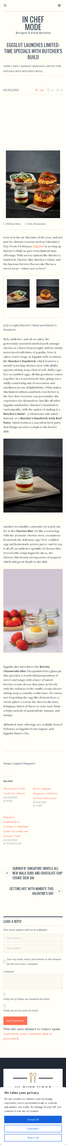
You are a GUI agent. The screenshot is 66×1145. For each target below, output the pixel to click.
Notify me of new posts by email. (20, 1010)
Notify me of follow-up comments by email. (26, 998)
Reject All (33, 1137)
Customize (33, 1128)
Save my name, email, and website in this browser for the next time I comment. (34, 961)
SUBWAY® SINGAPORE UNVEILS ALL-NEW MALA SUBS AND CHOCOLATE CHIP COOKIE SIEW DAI (37, 873)
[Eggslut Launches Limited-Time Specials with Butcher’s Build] (33, 184)
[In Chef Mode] (33, 1084)
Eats (16, 66)
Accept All (33, 1119)
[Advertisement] (33, 120)
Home (7, 66)
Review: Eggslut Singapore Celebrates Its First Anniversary (45, 793)
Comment (8, 971)
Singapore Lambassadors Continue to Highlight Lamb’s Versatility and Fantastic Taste (16, 827)
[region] (33, 1116)
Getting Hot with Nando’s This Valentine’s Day (31, 891)
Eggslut (38, 246)
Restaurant (40, 223)
